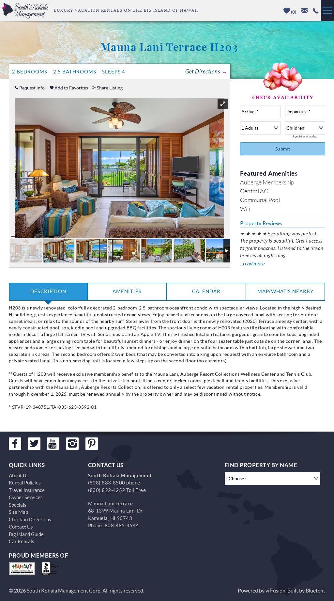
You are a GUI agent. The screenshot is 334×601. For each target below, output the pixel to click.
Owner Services (26, 497)
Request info (31, 87)
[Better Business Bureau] (52, 568)
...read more (252, 264)
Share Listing (110, 87)
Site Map (18, 512)
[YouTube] (53, 443)
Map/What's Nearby (285, 291)
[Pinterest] (91, 443)
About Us (19, 475)
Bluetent (315, 590)
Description (48, 291)
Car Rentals (21, 541)
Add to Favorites (70, 87)
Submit (282, 148)
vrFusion (275, 590)
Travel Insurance (27, 490)
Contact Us (21, 527)
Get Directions (202, 71)
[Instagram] (72, 443)
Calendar (206, 291)
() (293, 12)
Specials (17, 505)
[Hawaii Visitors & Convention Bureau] (22, 568)
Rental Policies (25, 482)
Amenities (127, 291)
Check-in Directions (30, 519)
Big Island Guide (26, 534)
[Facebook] (15, 443)
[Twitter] (34, 443)
